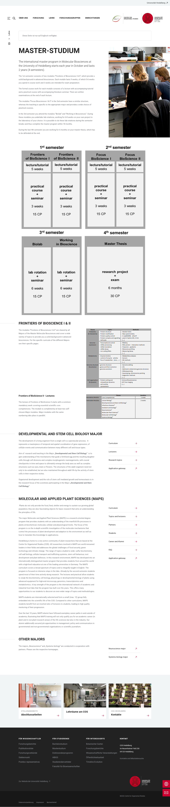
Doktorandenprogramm (62, 753)
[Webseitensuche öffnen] (15, 18)
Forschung (38, 18)
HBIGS (55, 757)
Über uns (23, 18)
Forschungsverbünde (28, 753)
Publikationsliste (26, 748)
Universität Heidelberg (156, 3)
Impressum (40, 802)
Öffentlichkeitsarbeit (95, 757)
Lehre (52, 18)
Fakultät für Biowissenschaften (66, 766)
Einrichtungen (92, 18)
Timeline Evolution (94, 762)
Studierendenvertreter (61, 762)
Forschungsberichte (27, 744)
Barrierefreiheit (52, 802)
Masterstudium (59, 748)
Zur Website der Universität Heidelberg (33, 781)
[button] (34, 739)
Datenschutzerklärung (26, 802)
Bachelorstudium (59, 744)
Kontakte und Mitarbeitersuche (132, 758)
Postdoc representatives (29, 762)
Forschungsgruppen (69, 18)
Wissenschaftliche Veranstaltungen (101, 753)
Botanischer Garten (94, 744)
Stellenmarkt (24, 757)
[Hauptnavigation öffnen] (10, 18)
